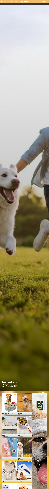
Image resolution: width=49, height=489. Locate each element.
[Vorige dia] (3, 403)
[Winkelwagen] (46, 1)
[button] (42, 392)
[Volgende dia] (15, 403)
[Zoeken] (2, 1)
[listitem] (16, 1)
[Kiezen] (15, 411)
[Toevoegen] (31, 433)
